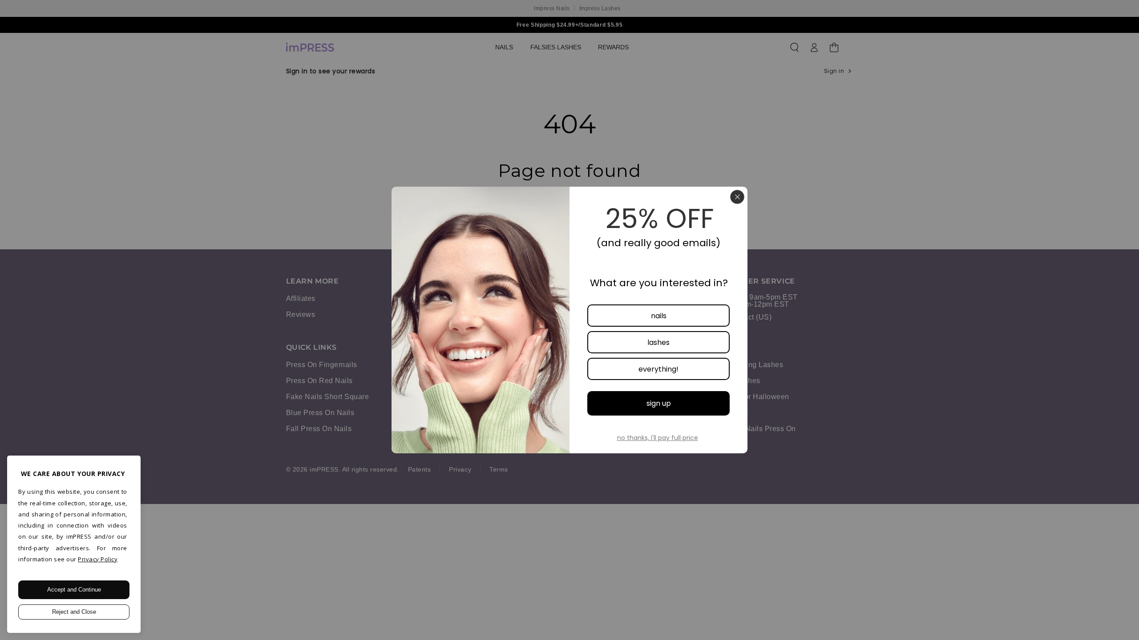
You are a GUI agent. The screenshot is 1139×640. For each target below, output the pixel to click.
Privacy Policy (97, 559)
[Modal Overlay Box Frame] (569, 320)
